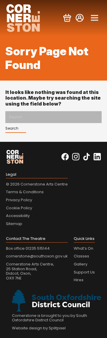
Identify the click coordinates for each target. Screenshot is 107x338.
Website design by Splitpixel (39, 328)
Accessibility (18, 215)
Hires (79, 280)
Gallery (80, 264)
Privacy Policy (19, 200)
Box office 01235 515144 (28, 248)
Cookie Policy (19, 208)
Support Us (84, 272)
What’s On (83, 248)
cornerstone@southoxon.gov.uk (37, 256)
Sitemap (14, 224)
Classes (81, 256)
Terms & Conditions (25, 192)
